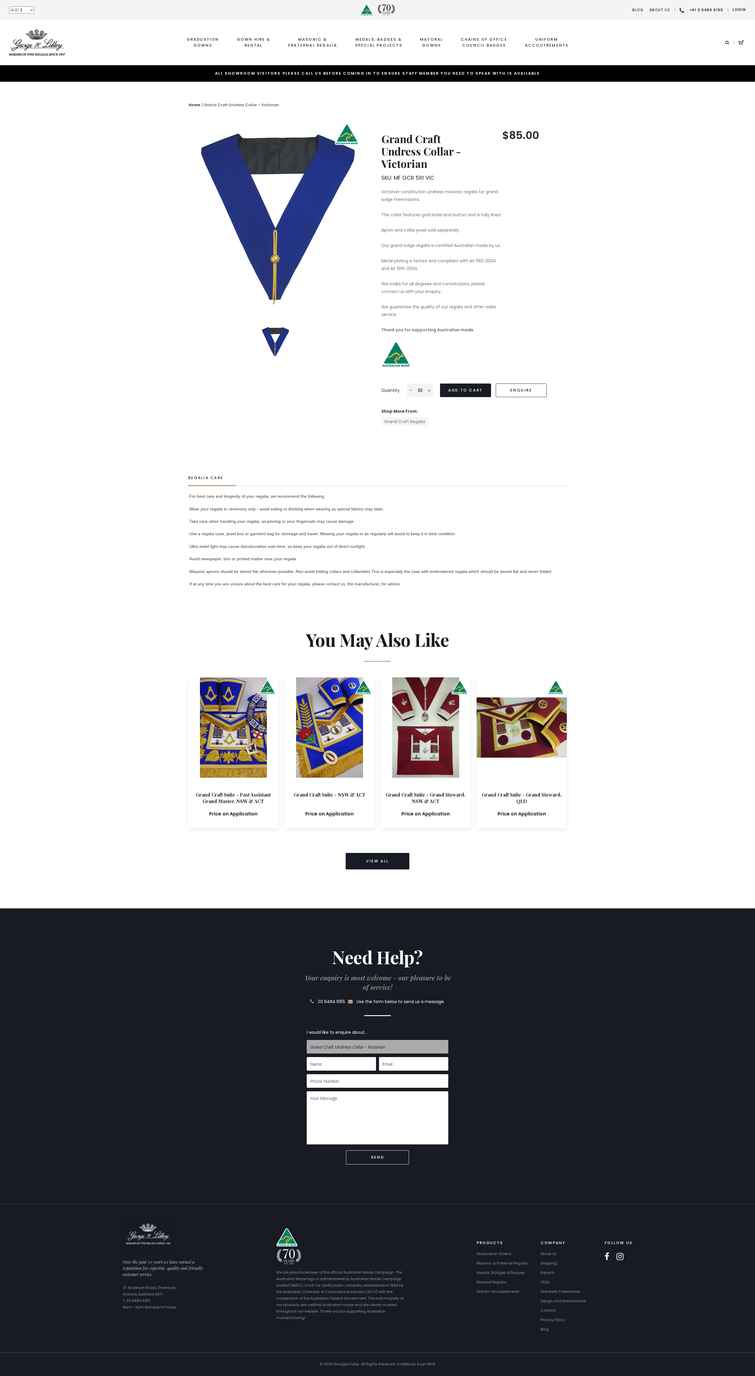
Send (377, 1157)
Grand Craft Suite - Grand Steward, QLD (522, 798)
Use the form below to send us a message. (401, 1002)
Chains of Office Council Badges (484, 42)
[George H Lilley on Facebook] (607, 1256)
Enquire (521, 390)
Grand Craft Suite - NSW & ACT (329, 795)
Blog (638, 9)
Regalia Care (205, 478)
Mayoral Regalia (491, 1282)
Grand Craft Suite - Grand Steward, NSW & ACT (425, 798)
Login (739, 9)
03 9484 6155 (331, 1002)
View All (377, 861)
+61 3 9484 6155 (706, 9)
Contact (548, 1310)
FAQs (545, 1282)
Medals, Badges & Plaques (501, 1272)
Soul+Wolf (426, 1364)
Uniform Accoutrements (547, 42)
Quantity (390, 390)
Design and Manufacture (563, 1300)
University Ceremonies (560, 1291)
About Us (659, 9)
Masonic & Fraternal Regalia (312, 42)
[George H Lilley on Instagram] (619, 1256)
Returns (547, 1272)
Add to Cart (465, 390)
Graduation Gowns (203, 42)
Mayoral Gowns (431, 42)
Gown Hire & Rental (253, 42)
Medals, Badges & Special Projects (378, 42)
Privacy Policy (553, 1319)
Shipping (549, 1263)
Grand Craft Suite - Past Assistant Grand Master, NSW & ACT (233, 798)
